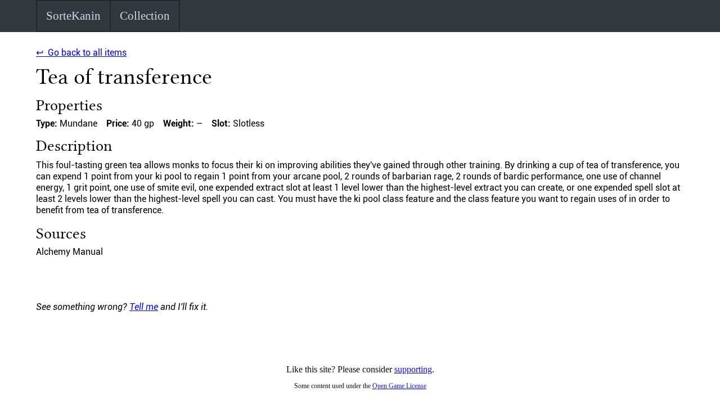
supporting (413, 369)
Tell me (143, 307)
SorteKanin (73, 15)
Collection (145, 15)
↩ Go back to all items (81, 52)
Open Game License (399, 386)
